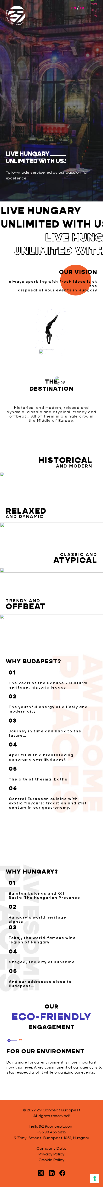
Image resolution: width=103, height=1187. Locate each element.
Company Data (51, 1148)
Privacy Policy (51, 1154)
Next (15, 1092)
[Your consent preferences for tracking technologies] (94, 1178)
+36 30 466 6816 (51, 1132)
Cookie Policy (51, 1159)
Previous (7, 1092)
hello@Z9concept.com (51, 1126)
